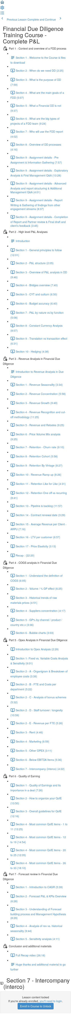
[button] (2, 3)
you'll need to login (51, 1001)
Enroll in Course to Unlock (35, 1006)
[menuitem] (2, 9)
